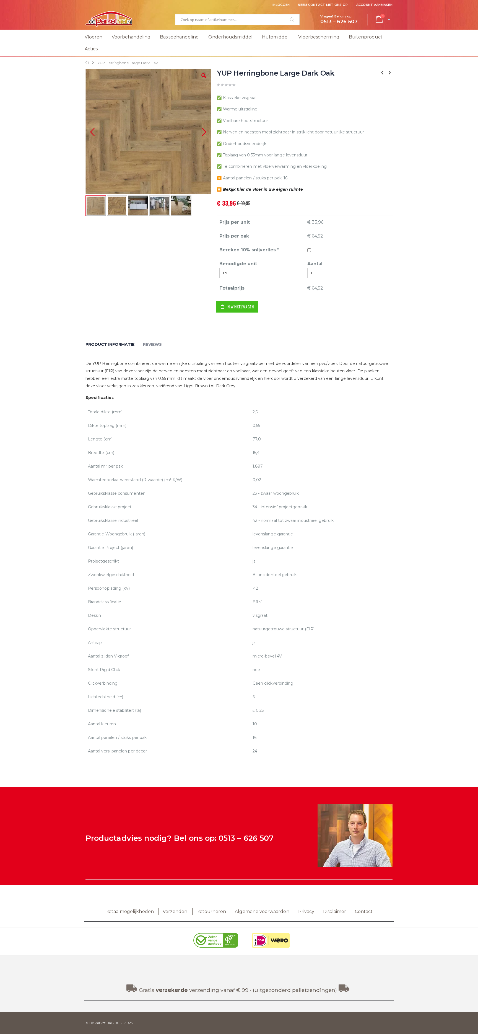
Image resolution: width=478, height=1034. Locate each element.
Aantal (315, 263)
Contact (364, 911)
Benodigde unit (238, 263)
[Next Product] (389, 73)
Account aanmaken (374, 5)
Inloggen (281, 5)
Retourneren (211, 911)
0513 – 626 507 (246, 838)
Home (87, 62)
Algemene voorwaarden (262, 911)
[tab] (114, 345)
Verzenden (175, 911)
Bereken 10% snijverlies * (249, 249)
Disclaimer (334, 911)
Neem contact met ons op (323, 5)
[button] (204, 80)
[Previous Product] (382, 73)
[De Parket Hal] (109, 19)
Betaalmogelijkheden (129, 911)
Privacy (306, 911)
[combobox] (237, 19)
